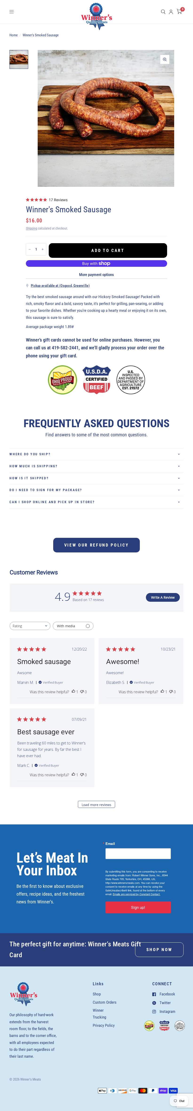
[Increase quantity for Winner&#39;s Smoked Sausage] (42, 249)
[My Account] (171, 12)
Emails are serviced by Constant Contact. (136, 894)
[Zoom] (164, 59)
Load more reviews (96, 804)
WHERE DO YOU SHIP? (30, 454)
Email (110, 843)
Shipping (31, 228)
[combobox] (30, 626)
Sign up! (138, 907)
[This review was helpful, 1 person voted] (73, 692)
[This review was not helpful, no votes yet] (82, 692)
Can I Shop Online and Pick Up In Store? (52, 502)
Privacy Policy (104, 1025)
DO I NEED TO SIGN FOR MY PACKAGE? (45, 490)
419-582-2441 (65, 348)
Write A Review (163, 597)
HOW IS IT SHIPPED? (29, 478)
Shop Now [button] (159, 949)
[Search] (163, 12)
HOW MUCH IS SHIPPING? (33, 466)
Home (13, 35)
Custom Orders (105, 1002)
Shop (97, 994)
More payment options (96, 274)
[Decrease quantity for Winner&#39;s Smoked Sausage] (29, 249)
